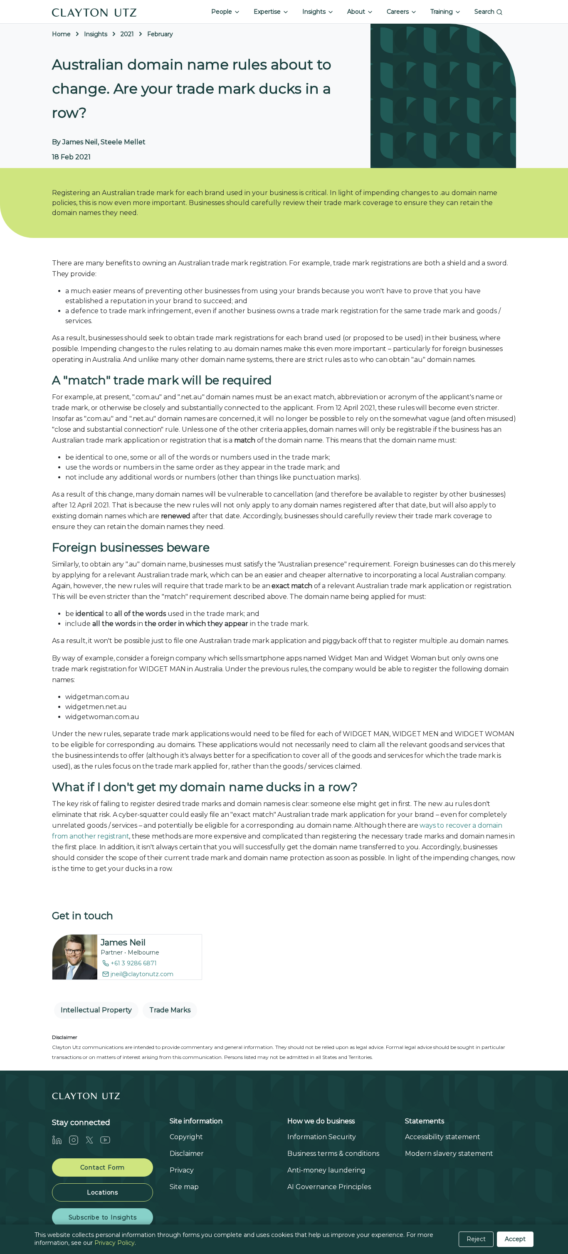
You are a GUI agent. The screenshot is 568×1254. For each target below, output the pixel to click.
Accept (515, 1239)
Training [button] (442, 11)
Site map (184, 1187)
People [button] (222, 11)
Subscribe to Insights (103, 1217)
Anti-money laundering (326, 1170)
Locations (102, 1192)
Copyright (186, 1137)
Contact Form (102, 1167)
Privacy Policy (114, 1243)
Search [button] (485, 11)
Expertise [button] (268, 11)
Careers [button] (398, 11)
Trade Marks (169, 1010)
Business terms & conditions (333, 1154)
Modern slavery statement (449, 1154)
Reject (476, 1239)
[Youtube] (108, 1140)
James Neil (123, 942)
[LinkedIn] (60, 1140)
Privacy (182, 1170)
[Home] (94, 11)
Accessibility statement (442, 1137)
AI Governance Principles (329, 1187)
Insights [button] (314, 11)
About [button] (357, 11)
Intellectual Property (96, 1010)
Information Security (321, 1137)
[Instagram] (77, 1140)
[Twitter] (92, 1140)
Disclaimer (187, 1154)
